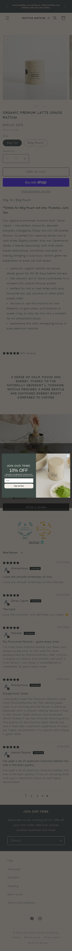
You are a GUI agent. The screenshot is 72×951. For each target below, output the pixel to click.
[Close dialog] (68, 455)
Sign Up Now (19, 486)
